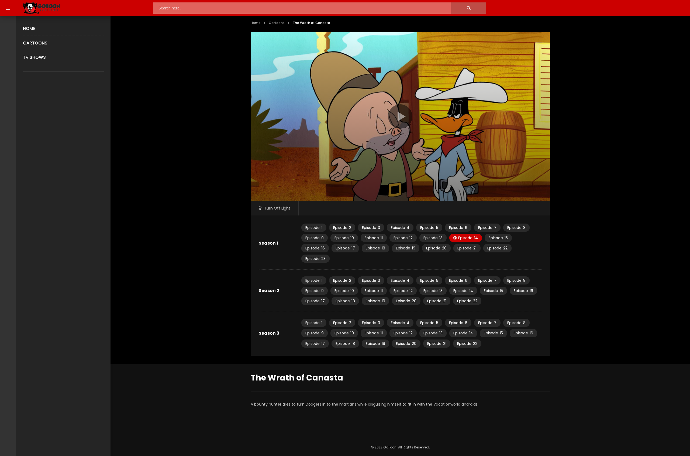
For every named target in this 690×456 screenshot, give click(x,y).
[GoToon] (41, 8)
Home (29, 28)
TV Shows (34, 57)
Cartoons (35, 43)
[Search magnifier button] (468, 8)
